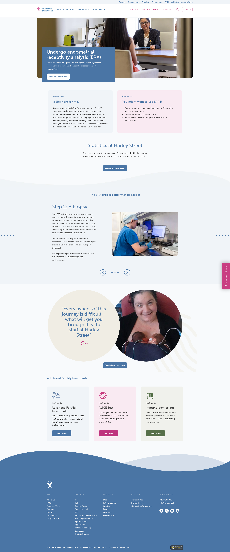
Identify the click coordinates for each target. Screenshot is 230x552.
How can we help (65, 9)
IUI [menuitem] (76, 503)
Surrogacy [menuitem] (79, 531)
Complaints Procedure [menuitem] (141, 506)
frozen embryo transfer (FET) (89, 108)
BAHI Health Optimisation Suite (179, 2)
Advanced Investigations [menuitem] (86, 515)
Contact (187, 9)
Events (122, 2)
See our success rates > (115, 168)
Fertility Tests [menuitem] (81, 506)
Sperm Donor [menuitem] (81, 521)
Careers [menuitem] (50, 509)
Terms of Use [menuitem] (137, 500)
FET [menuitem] (76, 512)
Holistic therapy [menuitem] (82, 534)
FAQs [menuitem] (49, 503)
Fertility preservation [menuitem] (84, 518)
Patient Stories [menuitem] (109, 503)
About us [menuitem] (51, 500)
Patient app (157, 2)
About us (167, 9)
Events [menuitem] (106, 509)
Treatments (82, 9)
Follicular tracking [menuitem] (83, 528)
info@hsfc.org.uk (166, 503)
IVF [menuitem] (76, 500)
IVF (72, 108)
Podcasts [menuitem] (107, 512)
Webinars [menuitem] (107, 506)
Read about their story (115, 365)
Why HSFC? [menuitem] (52, 515)
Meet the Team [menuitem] (53, 506)
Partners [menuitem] (50, 512)
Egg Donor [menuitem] (80, 525)
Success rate (133, 2)
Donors (133, 9)
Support (145, 9)
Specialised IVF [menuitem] (81, 509)
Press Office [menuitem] (108, 515)
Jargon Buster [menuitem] (53, 518)
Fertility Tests (97, 9)
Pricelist (145, 2)
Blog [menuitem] (105, 500)
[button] (103, 272)
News (155, 9)
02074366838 (165, 500)
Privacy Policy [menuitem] (137, 503)
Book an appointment (226, 276)
